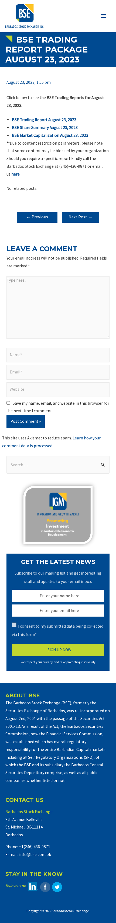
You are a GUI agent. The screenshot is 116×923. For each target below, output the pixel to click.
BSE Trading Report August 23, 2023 (44, 119)
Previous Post (37, 218)
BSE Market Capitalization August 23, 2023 (50, 135)
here (15, 174)
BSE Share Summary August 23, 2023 (45, 127)
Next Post (81, 217)
